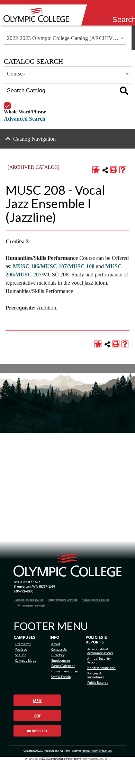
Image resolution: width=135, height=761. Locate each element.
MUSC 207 (28, 274)
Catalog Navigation (34, 139)
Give (37, 715)
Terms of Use (105, 750)
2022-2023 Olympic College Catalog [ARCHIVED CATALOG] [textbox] (66, 38)
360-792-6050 (23, 591)
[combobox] (65, 38)
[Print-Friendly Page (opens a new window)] (113, 169)
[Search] (117, 11)
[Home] (38, 15)
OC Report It (37, 730)
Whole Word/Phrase (25, 102)
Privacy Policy (90, 750)
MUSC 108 (81, 266)
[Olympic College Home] (68, 565)
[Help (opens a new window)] (122, 169)
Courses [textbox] (16, 74)
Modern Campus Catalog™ (94, 758)
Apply (37, 700)
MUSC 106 (26, 266)
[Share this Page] (105, 170)
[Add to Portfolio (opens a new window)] (95, 169)
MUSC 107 (53, 266)
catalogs (33, 758)
